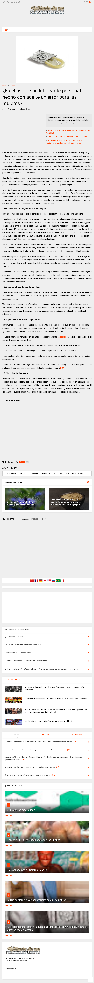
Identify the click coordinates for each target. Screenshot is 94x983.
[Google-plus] (20, 2)
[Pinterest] (8, 2)
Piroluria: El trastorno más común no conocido (67, 136)
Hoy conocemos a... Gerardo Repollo (27, 869)
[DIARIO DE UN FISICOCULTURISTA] (47, 13)
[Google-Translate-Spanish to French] (36, 582)
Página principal (11, 969)
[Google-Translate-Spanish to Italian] (62, 582)
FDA (62, 368)
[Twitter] (3, 2)
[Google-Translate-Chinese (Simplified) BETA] (32, 582)
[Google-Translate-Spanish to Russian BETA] (53, 582)
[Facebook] (24, 2)
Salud (12, 85)
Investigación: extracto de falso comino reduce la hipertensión (21, 503)
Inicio (4, 85)
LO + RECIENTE (12, 679)
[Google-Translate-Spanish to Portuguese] (58, 582)
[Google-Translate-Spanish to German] (41, 582)
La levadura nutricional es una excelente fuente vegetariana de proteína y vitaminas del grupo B (66, 502)
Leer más (8, 815)
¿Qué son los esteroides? (21, 809)
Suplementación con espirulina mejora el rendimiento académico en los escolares (64, 141)
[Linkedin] (12, 2)
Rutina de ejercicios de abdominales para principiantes (36, 899)
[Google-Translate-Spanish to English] (49, 582)
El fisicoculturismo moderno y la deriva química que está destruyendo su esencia (56, 699)
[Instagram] (15, 2)
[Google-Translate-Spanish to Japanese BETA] (45, 582)
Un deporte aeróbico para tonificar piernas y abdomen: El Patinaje (50, 721)
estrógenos (62, 337)
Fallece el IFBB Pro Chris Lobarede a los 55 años (33, 839)
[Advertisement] (47, 20)
